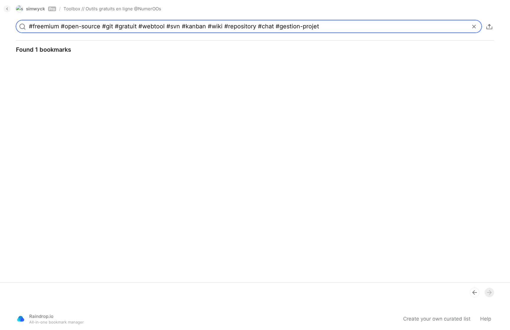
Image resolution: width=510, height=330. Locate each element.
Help (485, 319)
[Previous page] (474, 292)
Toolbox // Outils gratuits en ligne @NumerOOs (112, 9)
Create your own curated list (436, 319)
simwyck (40, 9)
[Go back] (7, 8)
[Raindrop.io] (20, 319)
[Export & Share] (489, 26)
